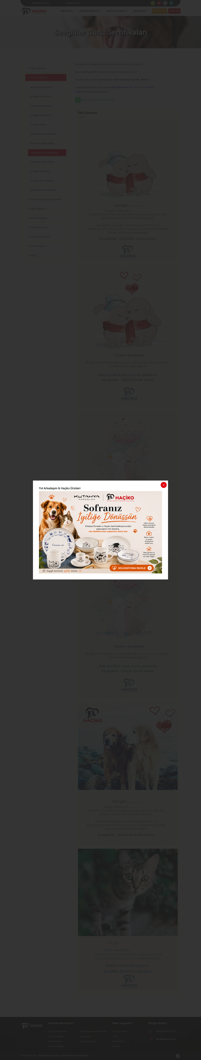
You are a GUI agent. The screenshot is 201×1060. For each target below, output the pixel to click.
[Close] (164, 485)
